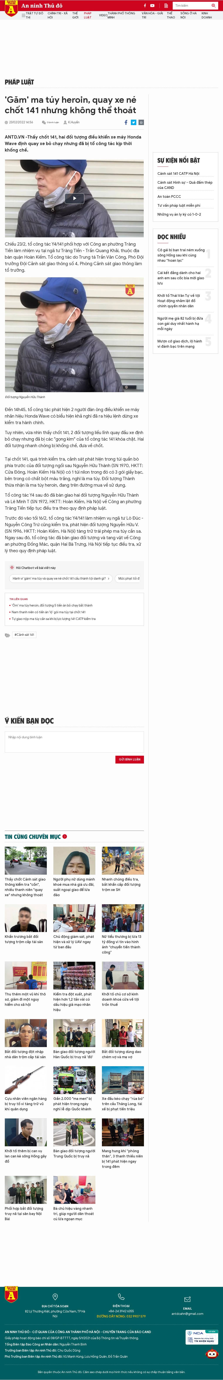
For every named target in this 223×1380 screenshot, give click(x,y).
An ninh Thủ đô (42, 5)
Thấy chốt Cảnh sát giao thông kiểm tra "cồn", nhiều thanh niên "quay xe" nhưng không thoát (25, 887)
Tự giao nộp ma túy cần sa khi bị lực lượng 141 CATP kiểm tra (54, 619)
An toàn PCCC (169, 197)
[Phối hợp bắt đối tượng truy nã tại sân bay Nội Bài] (26, 1190)
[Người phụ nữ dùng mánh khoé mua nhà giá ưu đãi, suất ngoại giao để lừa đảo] (74, 861)
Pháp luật (87, 16)
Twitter (133, 122)
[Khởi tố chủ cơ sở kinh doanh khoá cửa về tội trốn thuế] (123, 976)
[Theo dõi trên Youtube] (152, 5)
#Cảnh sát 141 (24, 635)
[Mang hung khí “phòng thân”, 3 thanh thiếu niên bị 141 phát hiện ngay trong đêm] (123, 1132)
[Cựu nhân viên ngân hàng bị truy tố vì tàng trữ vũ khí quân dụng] (26, 1080)
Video (103, 15)
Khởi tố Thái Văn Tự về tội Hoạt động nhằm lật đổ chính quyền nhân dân (178, 301)
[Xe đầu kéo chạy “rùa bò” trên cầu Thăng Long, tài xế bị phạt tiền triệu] (123, 1080)
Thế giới (75, 16)
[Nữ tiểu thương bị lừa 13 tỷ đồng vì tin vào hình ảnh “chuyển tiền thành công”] (123, 918)
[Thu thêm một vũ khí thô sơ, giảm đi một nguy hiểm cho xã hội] (26, 976)
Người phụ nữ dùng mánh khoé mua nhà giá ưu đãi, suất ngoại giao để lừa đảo (74, 887)
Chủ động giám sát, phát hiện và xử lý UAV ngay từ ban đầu (73, 942)
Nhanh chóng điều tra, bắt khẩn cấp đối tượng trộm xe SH (121, 884)
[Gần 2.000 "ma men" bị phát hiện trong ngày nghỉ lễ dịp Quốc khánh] (74, 1080)
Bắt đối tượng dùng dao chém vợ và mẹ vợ (121, 1054)
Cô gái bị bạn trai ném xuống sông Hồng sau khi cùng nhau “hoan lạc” (181, 255)
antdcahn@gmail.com (187, 1314)
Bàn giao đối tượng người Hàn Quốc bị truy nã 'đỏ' (74, 1054)
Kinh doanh (207, 16)
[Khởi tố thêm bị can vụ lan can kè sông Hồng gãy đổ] (26, 1132)
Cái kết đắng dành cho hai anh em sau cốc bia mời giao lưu (180, 278)
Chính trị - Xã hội (58, 16)
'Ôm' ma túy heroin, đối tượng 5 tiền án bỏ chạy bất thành (52, 605)
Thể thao (171, 16)
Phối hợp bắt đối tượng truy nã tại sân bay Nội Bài (24, 1213)
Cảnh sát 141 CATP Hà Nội (178, 174)
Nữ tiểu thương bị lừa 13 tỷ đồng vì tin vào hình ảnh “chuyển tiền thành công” (121, 945)
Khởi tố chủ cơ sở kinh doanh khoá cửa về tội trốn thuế (120, 999)
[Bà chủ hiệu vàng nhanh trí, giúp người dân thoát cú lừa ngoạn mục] (74, 1190)
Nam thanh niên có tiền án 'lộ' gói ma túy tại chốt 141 (48, 612)
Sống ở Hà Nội (189, 16)
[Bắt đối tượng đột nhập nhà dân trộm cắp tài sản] (26, 1033)
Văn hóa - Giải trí (152, 16)
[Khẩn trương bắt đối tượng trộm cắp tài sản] (26, 918)
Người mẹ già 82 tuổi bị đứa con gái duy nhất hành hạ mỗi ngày (180, 323)
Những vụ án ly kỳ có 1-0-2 (179, 214)
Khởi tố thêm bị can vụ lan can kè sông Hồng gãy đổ (26, 1156)
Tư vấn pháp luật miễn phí (178, 205)
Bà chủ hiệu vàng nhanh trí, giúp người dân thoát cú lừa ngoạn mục (73, 1213)
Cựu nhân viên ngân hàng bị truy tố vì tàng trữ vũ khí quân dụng (26, 1104)
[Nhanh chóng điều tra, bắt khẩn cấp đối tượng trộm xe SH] (123, 861)
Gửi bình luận (129, 759)
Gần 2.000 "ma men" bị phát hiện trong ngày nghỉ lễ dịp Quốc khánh (72, 1104)
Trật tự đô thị (34, 16)
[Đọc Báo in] (168, 5)
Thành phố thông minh (121, 16)
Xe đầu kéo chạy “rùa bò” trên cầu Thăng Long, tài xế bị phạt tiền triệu (123, 1104)
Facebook (126, 122)
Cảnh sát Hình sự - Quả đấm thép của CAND (185, 185)
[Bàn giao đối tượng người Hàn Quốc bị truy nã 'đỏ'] (74, 1033)
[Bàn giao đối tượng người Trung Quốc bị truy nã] (74, 1132)
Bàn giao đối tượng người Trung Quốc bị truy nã (74, 1154)
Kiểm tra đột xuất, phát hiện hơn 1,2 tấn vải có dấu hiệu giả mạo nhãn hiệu (72, 1002)
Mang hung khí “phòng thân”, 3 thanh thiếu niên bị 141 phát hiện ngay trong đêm (122, 1159)
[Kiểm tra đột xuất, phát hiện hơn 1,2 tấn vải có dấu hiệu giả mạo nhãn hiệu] (74, 976)
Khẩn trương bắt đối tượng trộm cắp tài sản (24, 939)
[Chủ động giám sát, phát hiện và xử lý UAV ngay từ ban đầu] (74, 918)
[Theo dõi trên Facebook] (146, 5)
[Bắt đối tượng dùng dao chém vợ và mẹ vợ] (123, 1033)
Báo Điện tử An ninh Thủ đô (11, 8)
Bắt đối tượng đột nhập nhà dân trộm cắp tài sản (25, 1054)
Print (141, 122)
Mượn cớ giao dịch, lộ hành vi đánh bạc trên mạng (179, 344)
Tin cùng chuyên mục (33, 836)
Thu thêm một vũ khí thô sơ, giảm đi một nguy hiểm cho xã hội (25, 999)
